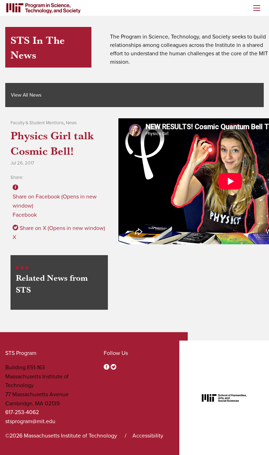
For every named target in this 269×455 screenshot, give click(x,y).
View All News (26, 95)
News (71, 123)
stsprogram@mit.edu (30, 421)
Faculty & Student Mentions (37, 123)
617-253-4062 (22, 412)
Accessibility (147, 435)
